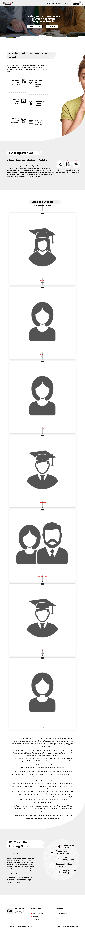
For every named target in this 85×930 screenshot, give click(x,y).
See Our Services (35, 26)
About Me (36, 919)
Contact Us (52, 26)
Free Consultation (38, 913)
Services (35, 916)
